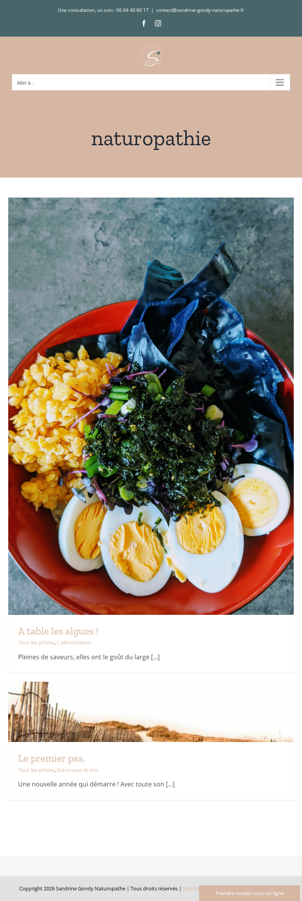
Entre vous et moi (77, 769)
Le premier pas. (51, 758)
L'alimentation (74, 642)
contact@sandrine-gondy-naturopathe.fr (200, 10)
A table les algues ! (58, 631)
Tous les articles (36, 642)
